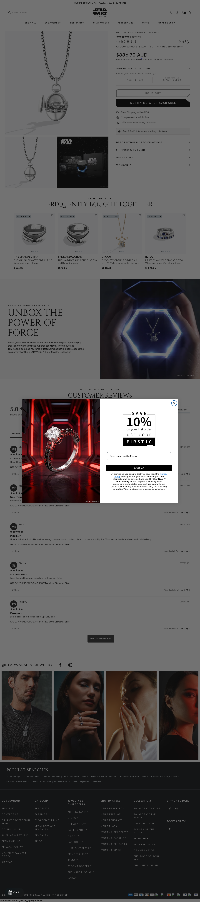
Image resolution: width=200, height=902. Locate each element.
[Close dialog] (174, 403)
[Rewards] (14, 892)
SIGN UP (139, 467)
